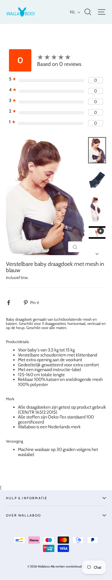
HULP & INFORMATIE (26, 498)
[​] (12, 302)
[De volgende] (97, 252)
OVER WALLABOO (23, 515)
